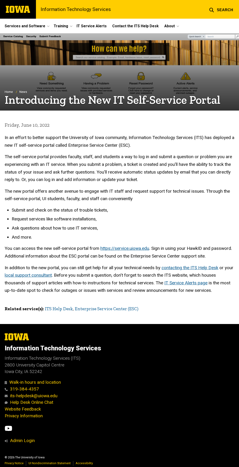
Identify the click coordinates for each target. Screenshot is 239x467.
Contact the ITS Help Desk (135, 26)
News (23, 92)
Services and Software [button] (25, 26)
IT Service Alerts (92, 26)
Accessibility (84, 463)
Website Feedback (23, 409)
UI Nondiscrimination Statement (49, 463)
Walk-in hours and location (35, 382)
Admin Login (22, 440)
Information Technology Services (76, 9)
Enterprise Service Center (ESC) (106, 308)
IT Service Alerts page (185, 283)
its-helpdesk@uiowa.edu (33, 395)
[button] (221, 9)
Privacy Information (24, 415)
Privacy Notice (14, 463)
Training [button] (61, 26)
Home (9, 92)
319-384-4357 (24, 389)
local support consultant (28, 275)
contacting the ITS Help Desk (190, 267)
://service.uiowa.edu (124, 248)
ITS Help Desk (59, 308)
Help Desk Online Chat (31, 402)
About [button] (169, 26)
